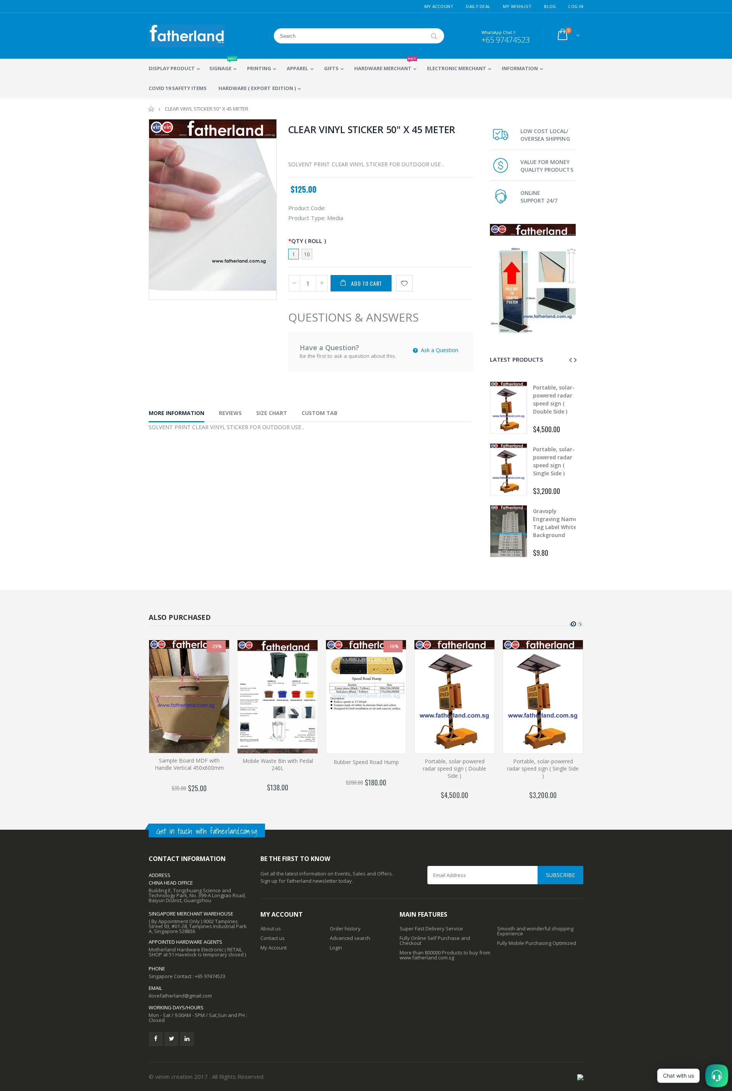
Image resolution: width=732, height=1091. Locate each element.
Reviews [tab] (230, 413)
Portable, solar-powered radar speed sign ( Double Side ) (454, 768)
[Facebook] (156, 1039)
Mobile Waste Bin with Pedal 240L (277, 764)
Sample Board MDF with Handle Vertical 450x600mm (189, 764)
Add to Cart (366, 283)
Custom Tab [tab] (319, 413)
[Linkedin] (187, 1039)
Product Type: (307, 218)
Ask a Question (438, 350)
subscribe (560, 875)
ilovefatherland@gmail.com (180, 995)
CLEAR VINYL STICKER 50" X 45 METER (372, 129)
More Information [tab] (176, 413)
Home (151, 108)
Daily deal (478, 6)
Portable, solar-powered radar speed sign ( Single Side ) (543, 768)
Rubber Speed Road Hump (366, 762)
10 (307, 254)
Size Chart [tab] (271, 413)
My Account (439, 6)
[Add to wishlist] (404, 283)
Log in (575, 6)
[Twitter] (171, 1039)
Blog (550, 6)
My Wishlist (517, 6)
